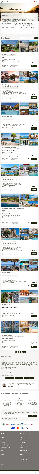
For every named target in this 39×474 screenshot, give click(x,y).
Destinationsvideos (23, 452)
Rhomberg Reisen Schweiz (6, 447)
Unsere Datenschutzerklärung (7, 419)
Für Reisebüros (3, 440)
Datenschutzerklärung (24, 439)
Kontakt (2, 435)
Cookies (21, 447)
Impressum (22, 435)
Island (2, 465)
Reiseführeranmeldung (24, 457)
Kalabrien (2, 462)
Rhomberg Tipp (11, 150)
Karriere (2, 439)
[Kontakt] (32, 2)
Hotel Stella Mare (7, 54)
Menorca (2, 461)
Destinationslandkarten (24, 456)
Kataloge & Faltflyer (23, 459)
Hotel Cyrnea (5, 116)
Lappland (2, 467)
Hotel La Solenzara (7, 147)
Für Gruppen (3, 442)
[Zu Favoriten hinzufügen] (29, 66)
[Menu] (37, 2)
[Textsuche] (27, 2)
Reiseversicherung (23, 442)
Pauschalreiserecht (23, 440)
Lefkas (2, 456)
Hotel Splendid (6, 304)
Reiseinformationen (23, 444)
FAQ (21, 445)
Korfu (2, 459)
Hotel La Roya (6, 178)
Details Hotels (4, 32)
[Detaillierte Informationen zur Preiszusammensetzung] (36, 61)
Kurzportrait (3, 437)
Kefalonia (2, 454)
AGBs (21, 437)
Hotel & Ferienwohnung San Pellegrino (13, 208)
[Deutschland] (34, 2)
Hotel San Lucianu (7, 335)
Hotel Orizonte (6, 273)
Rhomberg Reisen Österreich (6, 445)
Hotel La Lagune (6, 85)
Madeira (2, 464)
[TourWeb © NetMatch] (36, 472)
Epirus (2, 457)
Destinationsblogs (23, 454)
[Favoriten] (29, 2)
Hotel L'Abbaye (6, 242)
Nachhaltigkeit (3, 444)
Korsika (2, 452)
